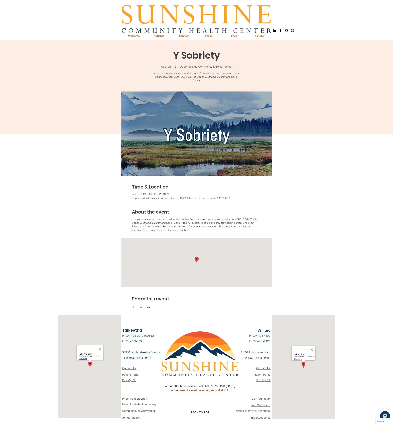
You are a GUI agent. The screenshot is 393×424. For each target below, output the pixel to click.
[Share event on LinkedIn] (148, 307)
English (380, 421)
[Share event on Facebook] (133, 307)
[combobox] (382, 421)
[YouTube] (286, 30)
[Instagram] (292, 30)
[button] (133, 36)
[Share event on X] (140, 307)
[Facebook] (280, 30)
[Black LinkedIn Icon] (274, 30)
